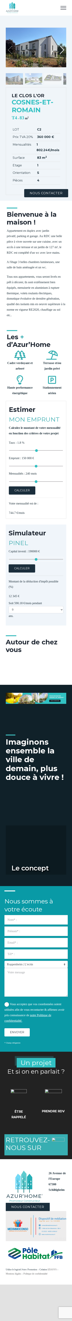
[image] (36, 1212)
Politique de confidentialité (35, 1273)
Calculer (22, 490)
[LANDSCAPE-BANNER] (36, 694)
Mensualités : (23, 473)
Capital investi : (24, 551)
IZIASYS (52, 1269)
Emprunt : (21, 458)
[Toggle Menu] (63, 8)
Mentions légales (13, 1273)
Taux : (16, 442)
